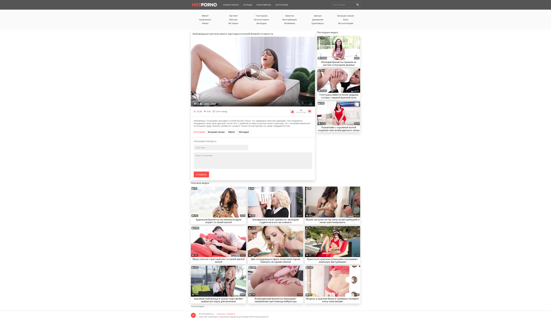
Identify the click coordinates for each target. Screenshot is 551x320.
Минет (205, 16)
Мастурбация (289, 19)
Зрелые (317, 16)
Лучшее (247, 4)
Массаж (233, 19)
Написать (221, 314)
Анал (345, 19)
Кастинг (233, 16)
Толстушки (261, 16)
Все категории (345, 23)
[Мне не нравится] (309, 111)
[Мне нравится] (292, 111)
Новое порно (231, 4)
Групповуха (318, 23)
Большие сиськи (345, 16)
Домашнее (317, 19)
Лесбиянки (289, 23)
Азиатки (289, 16)
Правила (231, 314)
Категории (282, 4)
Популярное (264, 4)
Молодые (261, 23)
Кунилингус (205, 19)
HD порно (233, 23)
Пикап (205, 23)
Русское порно (261, 19)
